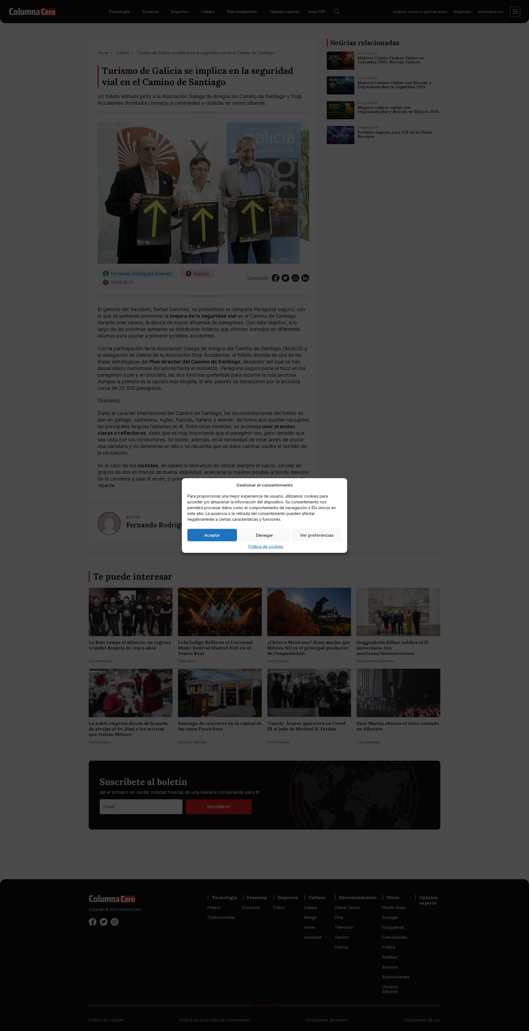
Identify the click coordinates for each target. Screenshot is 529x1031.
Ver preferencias (317, 535)
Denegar (264, 535)
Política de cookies (266, 546)
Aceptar (212, 535)
